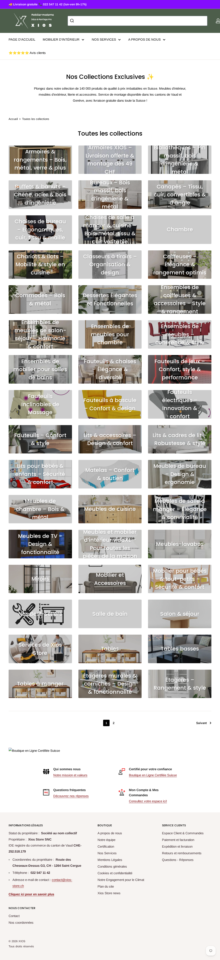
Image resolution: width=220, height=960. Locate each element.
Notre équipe (106, 840)
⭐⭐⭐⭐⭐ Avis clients (27, 53)
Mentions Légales (110, 860)
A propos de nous (110, 833)
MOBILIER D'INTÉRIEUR (61, 39)
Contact (14, 916)
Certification (106, 846)
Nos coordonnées (21, 922)
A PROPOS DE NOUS (144, 39)
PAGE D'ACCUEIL (22, 39)
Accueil (13, 119)
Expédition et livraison (177, 846)
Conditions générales (112, 866)
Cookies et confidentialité (115, 873)
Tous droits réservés (21, 946)
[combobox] (137, 21)
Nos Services (107, 853)
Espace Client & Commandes (183, 833)
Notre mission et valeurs (70, 775)
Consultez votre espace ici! (148, 801)
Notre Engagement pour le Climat (121, 880)
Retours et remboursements (182, 853)
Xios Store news (109, 893)
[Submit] (72, 21)
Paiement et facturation (178, 840)
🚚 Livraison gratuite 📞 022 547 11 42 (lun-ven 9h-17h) (48, 4)
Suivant (201, 723)
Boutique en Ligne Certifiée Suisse (153, 775)
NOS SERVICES (104, 39)
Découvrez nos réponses (71, 796)
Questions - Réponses (178, 860)
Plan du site (106, 886)
